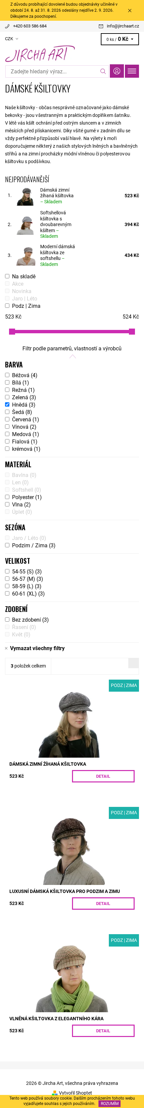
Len (20, 482)
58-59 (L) (27, 586)
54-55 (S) (27, 571)
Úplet (22, 512)
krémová (26, 449)
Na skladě (23, 276)
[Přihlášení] (117, 70)
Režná (23, 390)
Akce (17, 284)
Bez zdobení (30, 620)
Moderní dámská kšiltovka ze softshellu (57, 255)
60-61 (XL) (28, 594)
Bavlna (24, 475)
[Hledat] (103, 71)
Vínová (24, 427)
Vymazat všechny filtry (37, 648)
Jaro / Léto (29, 538)
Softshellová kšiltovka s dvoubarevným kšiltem (55, 224)
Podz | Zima (26, 306)
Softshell (26, 490)
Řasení (24, 627)
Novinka (21, 291)
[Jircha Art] (72, 54)
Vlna (21, 504)
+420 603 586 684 (30, 25)
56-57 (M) (27, 579)
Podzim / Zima (34, 545)
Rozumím (110, 1103)
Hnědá (23, 405)
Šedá (22, 412)
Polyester (27, 497)
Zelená (24, 397)
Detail (103, 776)
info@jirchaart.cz (123, 25)
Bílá (20, 382)
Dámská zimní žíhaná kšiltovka (57, 195)
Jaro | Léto (24, 298)
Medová (25, 434)
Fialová (25, 441)
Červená (25, 419)
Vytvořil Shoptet (75, 1093)
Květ (21, 634)
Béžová (25, 375)
